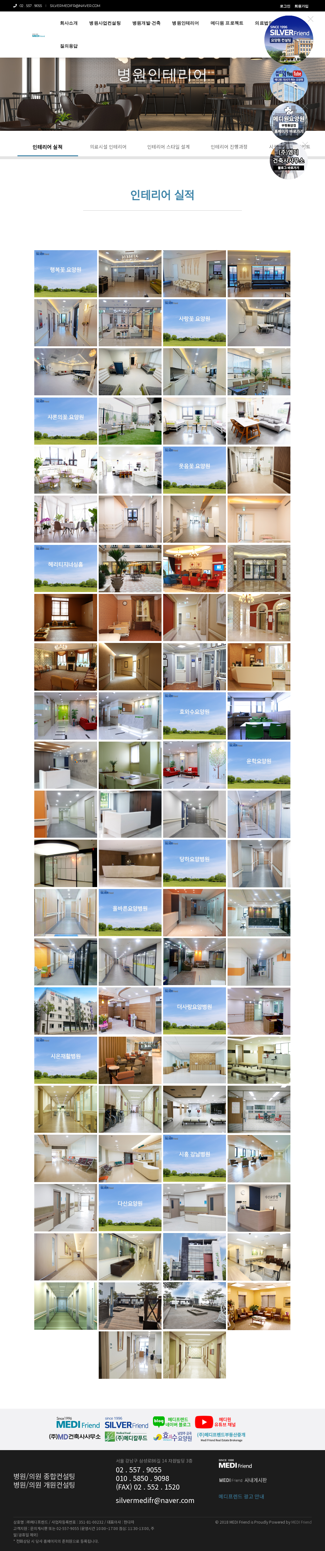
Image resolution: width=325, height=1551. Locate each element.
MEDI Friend (301, 1522)
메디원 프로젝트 (227, 23)
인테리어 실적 (48, 147)
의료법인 (264, 23)
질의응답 (69, 46)
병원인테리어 (185, 23)
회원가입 (301, 6)
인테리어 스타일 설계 (168, 146)
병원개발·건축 (146, 23)
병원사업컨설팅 (105, 23)
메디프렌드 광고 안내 (241, 1496)
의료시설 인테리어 (108, 146)
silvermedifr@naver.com (75, 6)
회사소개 (69, 23)
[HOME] (38, 35)
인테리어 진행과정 (229, 146)
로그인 (285, 6)
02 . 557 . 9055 (29, 6)
